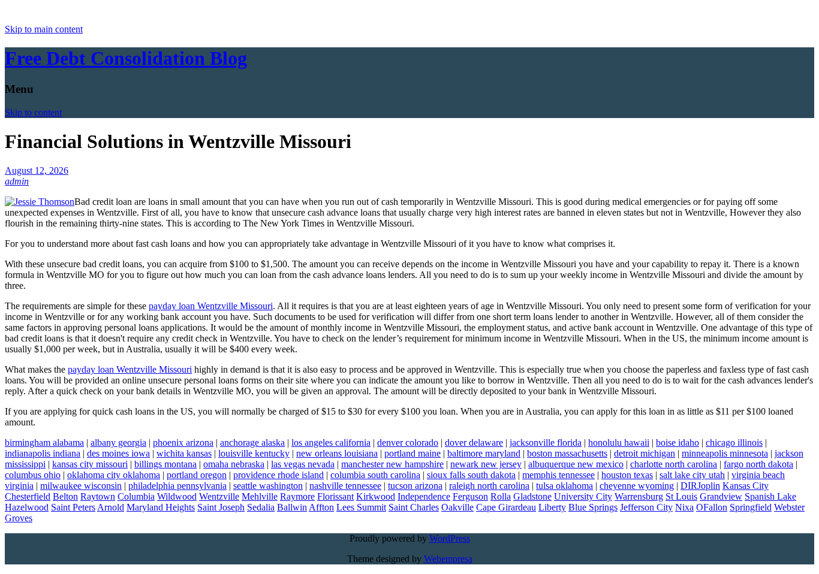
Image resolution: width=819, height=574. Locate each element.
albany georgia (118, 442)
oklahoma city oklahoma (113, 475)
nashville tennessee (345, 486)
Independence (424, 496)
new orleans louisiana (337, 453)
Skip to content (33, 112)
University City (583, 496)
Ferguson (470, 496)
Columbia (136, 496)
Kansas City (745, 486)
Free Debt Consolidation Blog (126, 58)
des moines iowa (118, 453)
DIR (689, 486)
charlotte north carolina (673, 464)
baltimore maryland (483, 453)
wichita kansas (184, 453)
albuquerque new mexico (576, 464)
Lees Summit (361, 507)
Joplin (708, 486)
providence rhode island (278, 475)
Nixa (684, 507)
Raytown (97, 496)
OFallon (711, 507)
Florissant (335, 496)
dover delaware (474, 442)
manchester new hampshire (392, 464)
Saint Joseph (221, 507)
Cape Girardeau (506, 507)
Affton (321, 507)
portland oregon (197, 475)
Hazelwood (27, 507)
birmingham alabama (44, 442)
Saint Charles (414, 507)
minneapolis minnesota (725, 453)
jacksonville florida (546, 442)
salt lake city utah (692, 475)
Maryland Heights (161, 507)
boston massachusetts (567, 453)
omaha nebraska (233, 464)
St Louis (681, 496)
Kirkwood (375, 496)
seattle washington (268, 486)
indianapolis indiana (42, 453)
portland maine (412, 453)
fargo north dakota (758, 464)
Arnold (110, 507)
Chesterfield (27, 496)
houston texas (627, 475)
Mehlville (260, 496)
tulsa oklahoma (564, 486)
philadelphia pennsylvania (177, 486)
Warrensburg (639, 496)
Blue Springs (593, 507)
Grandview (721, 496)
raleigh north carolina (489, 486)
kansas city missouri (90, 464)
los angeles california (331, 442)
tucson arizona (415, 486)
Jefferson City (646, 507)
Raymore (297, 496)
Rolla (500, 496)
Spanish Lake (770, 496)
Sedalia (261, 507)
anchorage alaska (252, 442)
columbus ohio (33, 475)
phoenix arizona (183, 442)
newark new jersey (486, 464)
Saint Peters (73, 507)
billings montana (165, 464)
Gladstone (532, 496)
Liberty (552, 507)
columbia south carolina (375, 475)
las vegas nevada (303, 464)
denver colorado (407, 442)
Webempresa (448, 559)
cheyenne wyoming (637, 486)
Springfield (751, 507)
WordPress (449, 538)
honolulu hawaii (618, 442)
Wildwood (177, 496)
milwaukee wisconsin (81, 486)
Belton (65, 496)
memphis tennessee (558, 475)
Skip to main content (44, 29)
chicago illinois (734, 442)
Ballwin (292, 507)
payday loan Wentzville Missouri (211, 306)
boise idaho (677, 442)
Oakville (457, 507)
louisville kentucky (254, 453)
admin (17, 181)
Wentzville (219, 496)
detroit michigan (644, 453)
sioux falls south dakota (471, 475)
